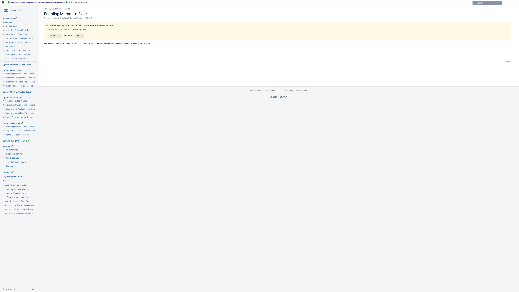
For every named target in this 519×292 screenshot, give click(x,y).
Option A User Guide (12, 70)
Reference (7, 146)
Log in (513, 2)
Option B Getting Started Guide (17, 92)
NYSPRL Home (9, 18)
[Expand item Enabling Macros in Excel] (4, 101)
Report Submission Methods (17, 50)
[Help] (507, 2)
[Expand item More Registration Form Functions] (4, 74)
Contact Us (8, 172)
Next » (80, 35)
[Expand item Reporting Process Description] (4, 30)
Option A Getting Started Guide (17, 65)
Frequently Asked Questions (17, 54)
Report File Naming (13, 154)
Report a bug (288, 90)
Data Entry (10, 46)
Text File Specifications (15, 162)
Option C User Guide (12, 123)
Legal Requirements (12, 176)
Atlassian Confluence (267, 90)
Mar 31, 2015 (87, 18)
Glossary (9, 166)
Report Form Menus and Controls (19, 86)
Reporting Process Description (18, 30)
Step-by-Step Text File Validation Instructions (25, 131)
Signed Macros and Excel (18, 197)
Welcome (7, 22)
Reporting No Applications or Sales (20, 78)
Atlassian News (302, 90)
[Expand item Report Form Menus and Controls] (4, 86)
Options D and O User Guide (15, 141)
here (148, 43)
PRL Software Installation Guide (19, 38)
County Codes (11, 150)
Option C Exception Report (17, 135)
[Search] (474, 3)
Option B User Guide (12, 97)
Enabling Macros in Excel (16, 101)
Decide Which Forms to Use (17, 42)
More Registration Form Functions (20, 73)
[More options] (512, 9)
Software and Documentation (18, 34)
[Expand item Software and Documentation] (4, 34)
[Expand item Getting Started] (4, 26)
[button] (3, 2)
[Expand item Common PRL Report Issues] (4, 58)
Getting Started (12, 26)
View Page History (81, 29)
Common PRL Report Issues (17, 58)
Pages (46, 9)
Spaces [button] (92, 2)
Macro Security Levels (16, 193)
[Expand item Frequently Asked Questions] (4, 54)
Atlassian (278, 96)
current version (105, 25)
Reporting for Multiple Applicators (20, 82)
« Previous (55, 35)
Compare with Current (59, 29)
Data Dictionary (12, 158)
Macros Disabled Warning (18, 189)
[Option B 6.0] (6, 10)
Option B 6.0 (16, 10)
